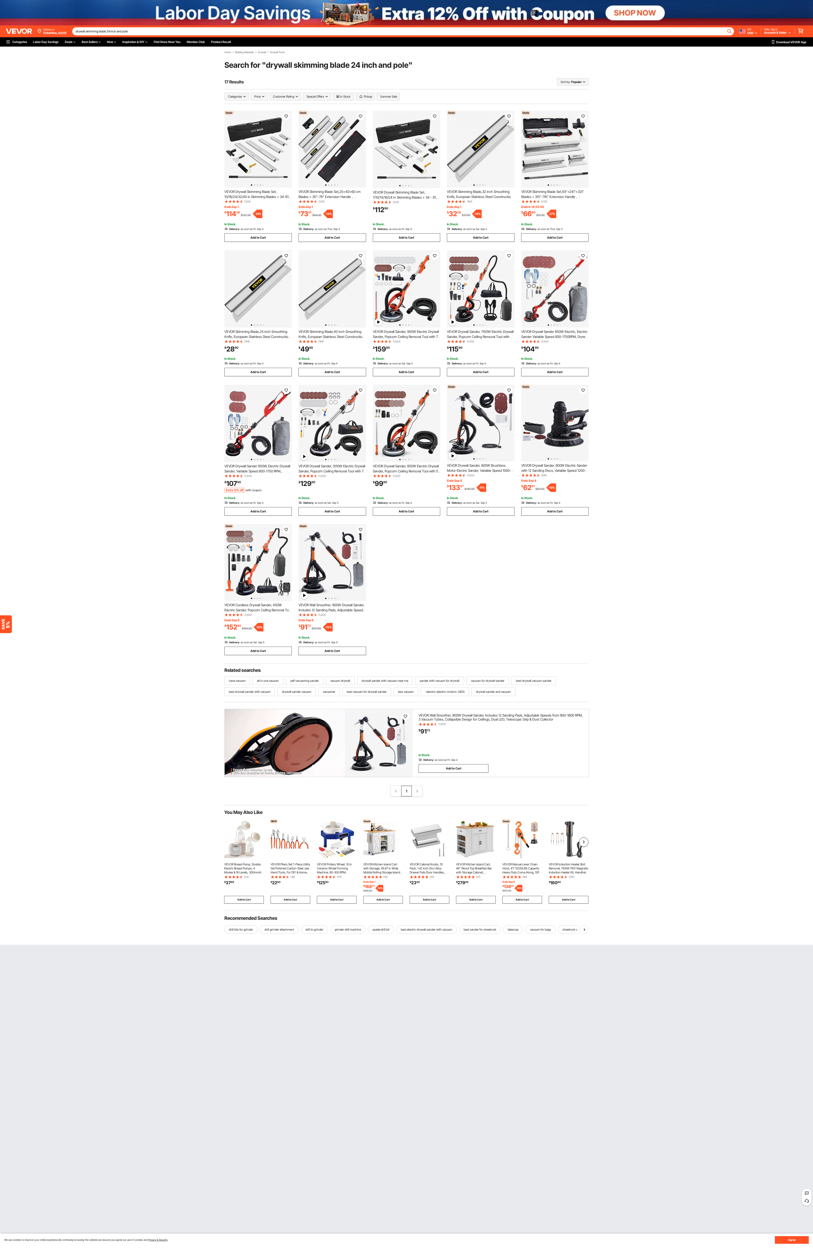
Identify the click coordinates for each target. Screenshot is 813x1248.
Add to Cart (258, 237)
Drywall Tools (277, 52)
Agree (792, 1239)
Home (227, 52)
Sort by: (565, 82)
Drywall (262, 52)
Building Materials (244, 52)
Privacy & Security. (158, 1239)
